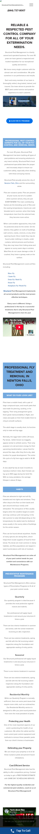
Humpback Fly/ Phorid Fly (17, 286)
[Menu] (30, 5)
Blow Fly (11, 273)
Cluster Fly (11, 276)
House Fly (11, 283)
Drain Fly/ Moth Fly (15, 279)
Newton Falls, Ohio (11, 183)
